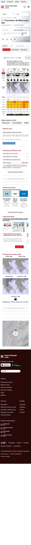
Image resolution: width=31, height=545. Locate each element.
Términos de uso (5, 454)
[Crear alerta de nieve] (7, 39)
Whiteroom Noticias (6, 390)
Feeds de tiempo (5, 415)
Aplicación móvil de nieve (8, 410)
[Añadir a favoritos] (3, 39)
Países (3, 17)
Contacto (26, 443)
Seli (15, 17)
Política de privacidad (15, 454)
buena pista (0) (17, 167)
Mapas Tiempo (5, 385)
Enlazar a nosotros (6, 446)
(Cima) (6, 49)
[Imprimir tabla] (15, 39)
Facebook (22, 404)
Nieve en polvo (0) (7, 167)
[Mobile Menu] (28, 6)
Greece (9, 17)
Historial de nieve (20, 46)
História (26, 123)
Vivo (11, 46)
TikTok (21, 410)
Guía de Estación (17, 123)
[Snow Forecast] (8, 6)
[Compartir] (11, 39)
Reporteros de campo (7, 412)
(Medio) (15, 49)
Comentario (17, 446)
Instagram (22, 407)
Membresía (4, 404)
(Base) (23, 49)
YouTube (22, 412)
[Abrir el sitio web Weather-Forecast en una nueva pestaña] (23, 2)
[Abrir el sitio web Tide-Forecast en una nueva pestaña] (16, 2)
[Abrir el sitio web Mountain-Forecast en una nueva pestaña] (10, 2)
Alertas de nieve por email (8, 407)
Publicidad (12, 443)
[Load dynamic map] (15, 333)
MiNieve (3, 395)
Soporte (19, 443)
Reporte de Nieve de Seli (15, 172)
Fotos (2, 392)
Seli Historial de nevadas (15, 212)
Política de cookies (5, 456)
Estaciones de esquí (7, 382)
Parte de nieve (6, 123)
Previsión (5, 46)
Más (3, 88)
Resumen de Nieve (6, 387)
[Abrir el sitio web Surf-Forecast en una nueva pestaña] (3, 2)
